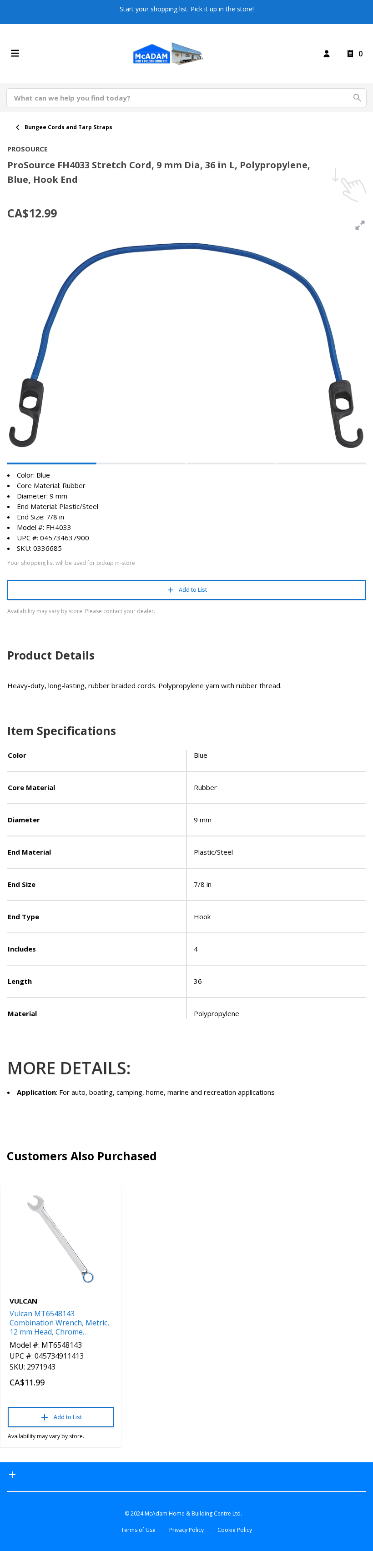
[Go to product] (60, 1238)
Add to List (193, 590)
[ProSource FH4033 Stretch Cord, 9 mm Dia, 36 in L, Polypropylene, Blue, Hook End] (51, 463)
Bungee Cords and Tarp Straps (68, 127)
